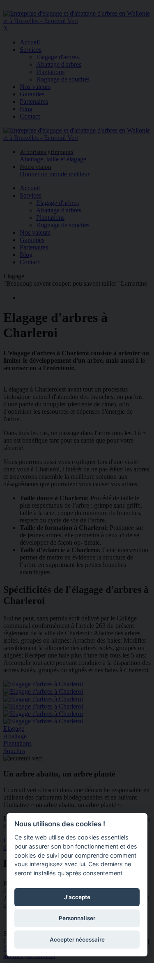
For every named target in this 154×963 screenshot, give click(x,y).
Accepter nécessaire (77, 939)
